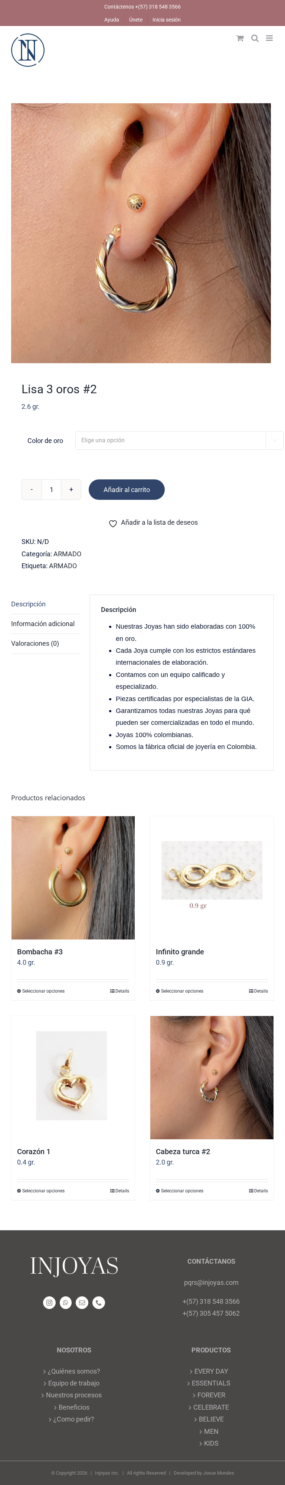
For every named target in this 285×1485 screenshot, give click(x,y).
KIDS (211, 1443)
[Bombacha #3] (73, 877)
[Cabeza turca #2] (211, 1077)
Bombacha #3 (40, 951)
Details (122, 991)
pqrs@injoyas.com (211, 1282)
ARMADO (67, 554)
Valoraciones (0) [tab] (35, 643)
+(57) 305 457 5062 (211, 1313)
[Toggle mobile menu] (270, 38)
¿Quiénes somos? (74, 1371)
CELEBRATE (211, 1407)
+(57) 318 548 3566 (211, 1301)
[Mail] (82, 1302)
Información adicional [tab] (43, 624)
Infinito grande (180, 951)
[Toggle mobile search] (255, 38)
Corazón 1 (33, 1151)
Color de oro (45, 440)
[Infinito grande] (211, 877)
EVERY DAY (211, 1371)
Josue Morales (218, 1473)
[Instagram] (49, 1302)
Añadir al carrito (127, 490)
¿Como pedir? (73, 1419)
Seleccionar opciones (43, 991)
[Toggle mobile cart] (240, 38)
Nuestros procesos (74, 1395)
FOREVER (211, 1395)
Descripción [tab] (28, 604)
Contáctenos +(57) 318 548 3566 (142, 7)
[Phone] (98, 1302)
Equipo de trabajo (73, 1383)
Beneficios (74, 1407)
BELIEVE (211, 1419)
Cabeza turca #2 (183, 1151)
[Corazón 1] (73, 1077)
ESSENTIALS (211, 1383)
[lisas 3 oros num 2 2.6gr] (142, 233)
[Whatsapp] (66, 1302)
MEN (211, 1431)
